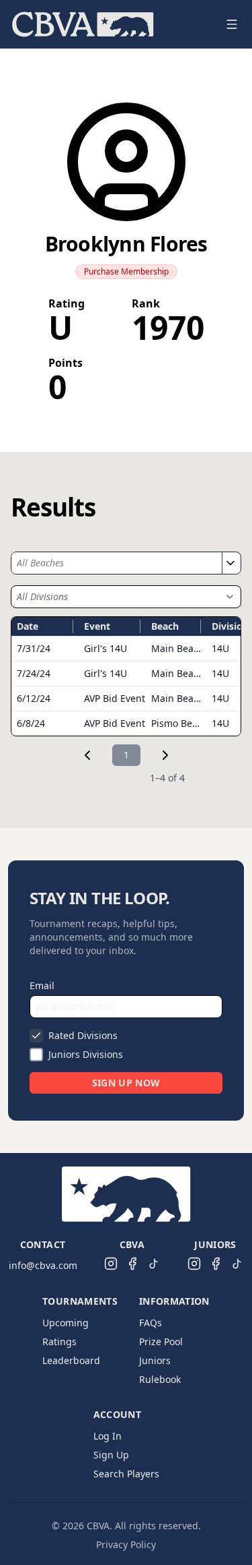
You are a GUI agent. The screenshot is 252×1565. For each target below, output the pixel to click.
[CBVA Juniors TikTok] (237, 1263)
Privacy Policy (126, 1544)
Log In (107, 1435)
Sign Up (111, 1454)
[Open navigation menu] (232, 24)
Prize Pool (161, 1341)
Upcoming (65, 1322)
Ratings (59, 1341)
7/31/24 (33, 648)
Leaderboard (71, 1360)
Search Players (126, 1473)
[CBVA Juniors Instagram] (194, 1263)
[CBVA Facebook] (132, 1263)
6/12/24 (33, 698)
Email (42, 985)
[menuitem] (83, 24)
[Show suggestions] (230, 563)
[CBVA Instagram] (111, 1263)
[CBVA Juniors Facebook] (215, 1263)
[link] (87, 755)
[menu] (110, 24)
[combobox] (116, 563)
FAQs (150, 1322)
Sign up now (126, 1082)
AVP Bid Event (114, 698)
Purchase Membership (126, 271)
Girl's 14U (105, 648)
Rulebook (160, 1379)
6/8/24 (31, 723)
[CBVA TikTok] (154, 1263)
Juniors (155, 1360)
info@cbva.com (43, 1265)
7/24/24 (33, 673)
